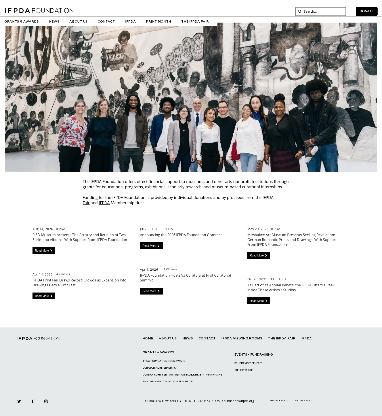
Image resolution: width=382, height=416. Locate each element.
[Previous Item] (12, 97)
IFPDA (104, 202)
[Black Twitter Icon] (19, 401)
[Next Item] (369, 97)
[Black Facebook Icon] (32, 401)
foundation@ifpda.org (238, 401)
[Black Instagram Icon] (46, 401)
